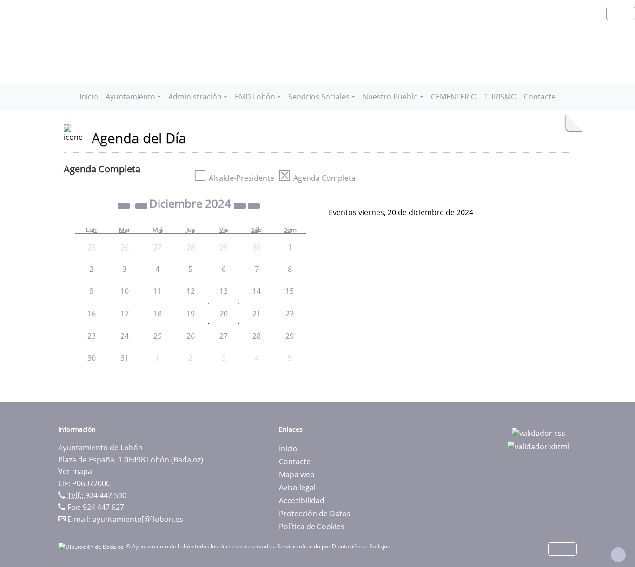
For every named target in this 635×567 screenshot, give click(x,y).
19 (190, 314)
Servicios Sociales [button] (319, 97)
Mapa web (297, 474)
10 (124, 291)
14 (256, 291)
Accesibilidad (301, 500)
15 (289, 291)
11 (157, 291)
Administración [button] (195, 97)
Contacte (540, 97)
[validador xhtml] (538, 446)
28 (256, 336)
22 (289, 314)
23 (91, 336)
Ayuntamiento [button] (130, 97)
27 (223, 336)
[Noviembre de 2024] (142, 205)
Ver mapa (75, 471)
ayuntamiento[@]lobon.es (138, 519)
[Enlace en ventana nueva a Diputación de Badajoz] (92, 546)
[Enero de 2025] (254, 205)
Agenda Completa (317, 178)
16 (91, 314)
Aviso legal (297, 487)
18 (157, 314)
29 (289, 336)
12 (190, 291)
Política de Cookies (311, 526)
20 (223, 314)
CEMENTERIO (453, 97)
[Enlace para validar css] (538, 432)
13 (223, 291)
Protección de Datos (315, 513)
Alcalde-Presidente (233, 178)
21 (256, 314)
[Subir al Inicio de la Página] (618, 554)
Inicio (88, 97)
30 (91, 358)
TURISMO (500, 97)
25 (157, 336)
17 (124, 314)
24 (124, 336)
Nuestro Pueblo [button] (390, 97)
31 (124, 358)
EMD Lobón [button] (255, 97)
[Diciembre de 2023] (125, 205)
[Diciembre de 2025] (241, 205)
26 (190, 336)
